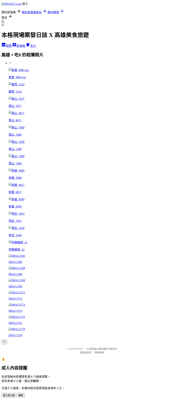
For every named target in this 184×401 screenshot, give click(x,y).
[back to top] (4, 342)
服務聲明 (99, 352)
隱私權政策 (85, 352)
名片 (33, 45)
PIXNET (79, 349)
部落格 (21, 45)
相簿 (9, 45)
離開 (20, 395)
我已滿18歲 (9, 395)
